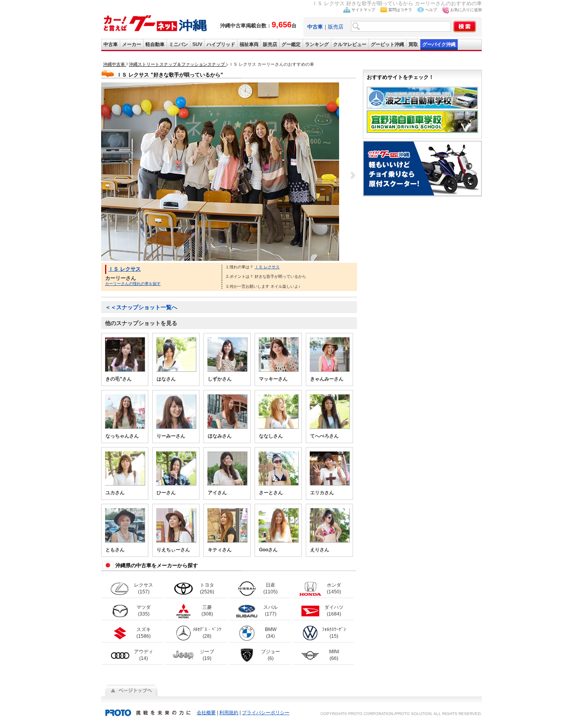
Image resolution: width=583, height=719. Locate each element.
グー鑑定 (291, 44)
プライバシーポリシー (266, 712)
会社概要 (206, 712)
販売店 (335, 27)
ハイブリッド (221, 44)
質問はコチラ (400, 10)
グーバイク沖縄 (439, 44)
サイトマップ (363, 10)
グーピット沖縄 (387, 44)
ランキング (317, 44)
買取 (413, 44)
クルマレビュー (349, 44)
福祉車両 (249, 44)
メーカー (131, 44)
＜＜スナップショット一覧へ (141, 307)
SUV (197, 44)
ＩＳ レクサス (124, 269)
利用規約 (228, 712)
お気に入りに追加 (466, 10)
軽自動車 (155, 44)
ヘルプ (431, 10)
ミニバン (178, 44)
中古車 (111, 44)
